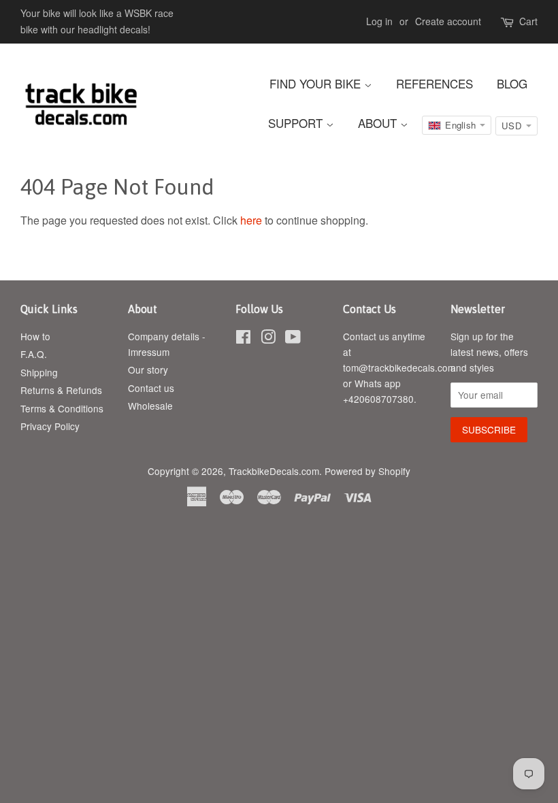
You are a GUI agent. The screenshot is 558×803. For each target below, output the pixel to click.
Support (297, 122)
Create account (448, 21)
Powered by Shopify (367, 471)
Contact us (151, 388)
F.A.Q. (33, 354)
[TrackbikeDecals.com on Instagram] (268, 339)
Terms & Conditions (61, 408)
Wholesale (150, 405)
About (379, 122)
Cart (528, 21)
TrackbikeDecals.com (274, 471)
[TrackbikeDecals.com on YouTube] (293, 339)
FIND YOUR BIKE (316, 83)
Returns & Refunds (61, 390)
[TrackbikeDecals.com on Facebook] (243, 339)
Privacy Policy (50, 426)
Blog (512, 83)
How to (35, 336)
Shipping (39, 372)
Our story (148, 369)
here (251, 220)
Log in (379, 21)
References (434, 83)
